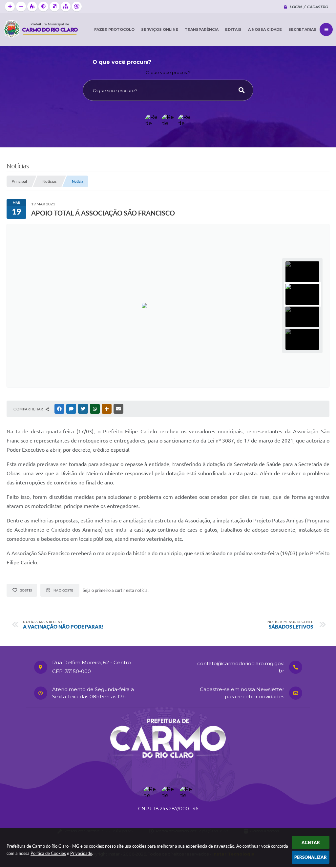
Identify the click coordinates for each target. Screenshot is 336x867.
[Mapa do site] (66, 6)
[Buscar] (241, 90)
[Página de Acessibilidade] (77, 6)
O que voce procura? (168, 72)
